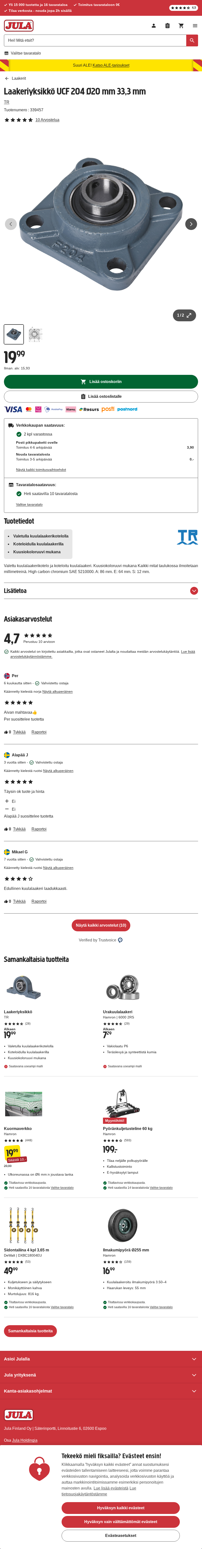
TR (6, 102)
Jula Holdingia (24, 1440)
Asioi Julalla (17, 1359)
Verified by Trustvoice (97, 940)
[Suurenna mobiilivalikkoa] (195, 26)
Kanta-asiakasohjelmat (28, 1391)
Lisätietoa (15, 591)
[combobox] (101, 40)
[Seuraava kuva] (191, 224)
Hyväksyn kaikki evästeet (120, 1508)
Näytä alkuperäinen (57, 691)
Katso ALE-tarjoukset (111, 65)
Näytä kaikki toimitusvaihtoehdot (41, 470)
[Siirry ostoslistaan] (167, 26)
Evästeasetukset (120, 1535)
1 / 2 (180, 315)
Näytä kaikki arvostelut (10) (101, 925)
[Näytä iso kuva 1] (101, 224)
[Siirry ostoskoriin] (181, 26)
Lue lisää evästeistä (111, 1488)
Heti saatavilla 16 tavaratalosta (41, 1187)
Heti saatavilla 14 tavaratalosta (140, 1187)
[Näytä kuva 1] (14, 334)
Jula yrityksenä (20, 1375)
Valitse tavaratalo (26, 53)
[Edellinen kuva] (11, 224)
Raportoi (39, 732)
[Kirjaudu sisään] (154, 26)
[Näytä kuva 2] (35, 334)
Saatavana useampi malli (26, 1066)
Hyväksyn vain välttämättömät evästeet (120, 1522)
